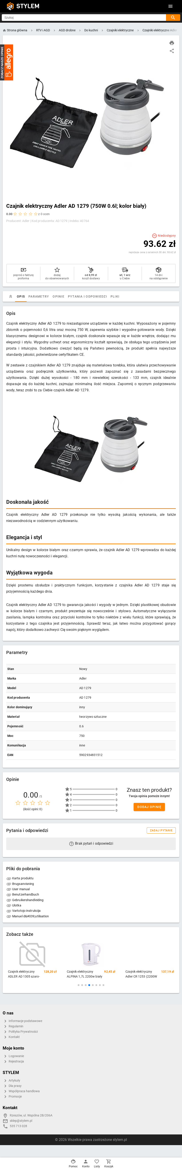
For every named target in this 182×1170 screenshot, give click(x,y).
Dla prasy (15, 1086)
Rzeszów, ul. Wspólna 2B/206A (31, 1115)
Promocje (15, 1096)
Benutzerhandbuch (25, 894)
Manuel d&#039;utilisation (30, 916)
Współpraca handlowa (24, 1091)
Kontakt (14, 1037)
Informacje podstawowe (25, 1021)
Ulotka (16, 905)
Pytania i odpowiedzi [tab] (87, 296)
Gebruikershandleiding (28, 900)
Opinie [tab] (58, 296)
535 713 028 (18, 1126)
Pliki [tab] (115, 296)
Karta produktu (23, 878)
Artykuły (14, 1080)
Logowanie (16, 1056)
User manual (21, 889)
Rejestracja (16, 1061)
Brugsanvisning (23, 884)
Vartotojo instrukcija (26, 910)
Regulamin (15, 1026)
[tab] (10, 296)
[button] (78, 985)
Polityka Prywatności (23, 1032)
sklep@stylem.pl (21, 1121)
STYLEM (28, 6)
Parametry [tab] (38, 296)
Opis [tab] (21, 296)
